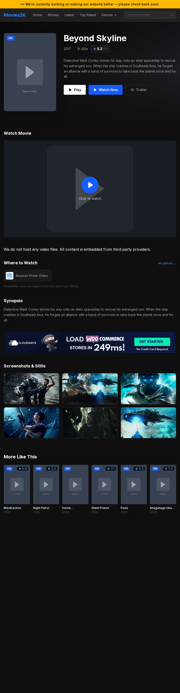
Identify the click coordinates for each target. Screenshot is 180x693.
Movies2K (15, 15)
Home (37, 15)
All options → (167, 263)
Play (77, 90)
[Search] (172, 15)
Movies (53, 15)
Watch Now (108, 90)
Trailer (141, 90)
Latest (69, 15)
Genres (107, 15)
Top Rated (87, 15)
